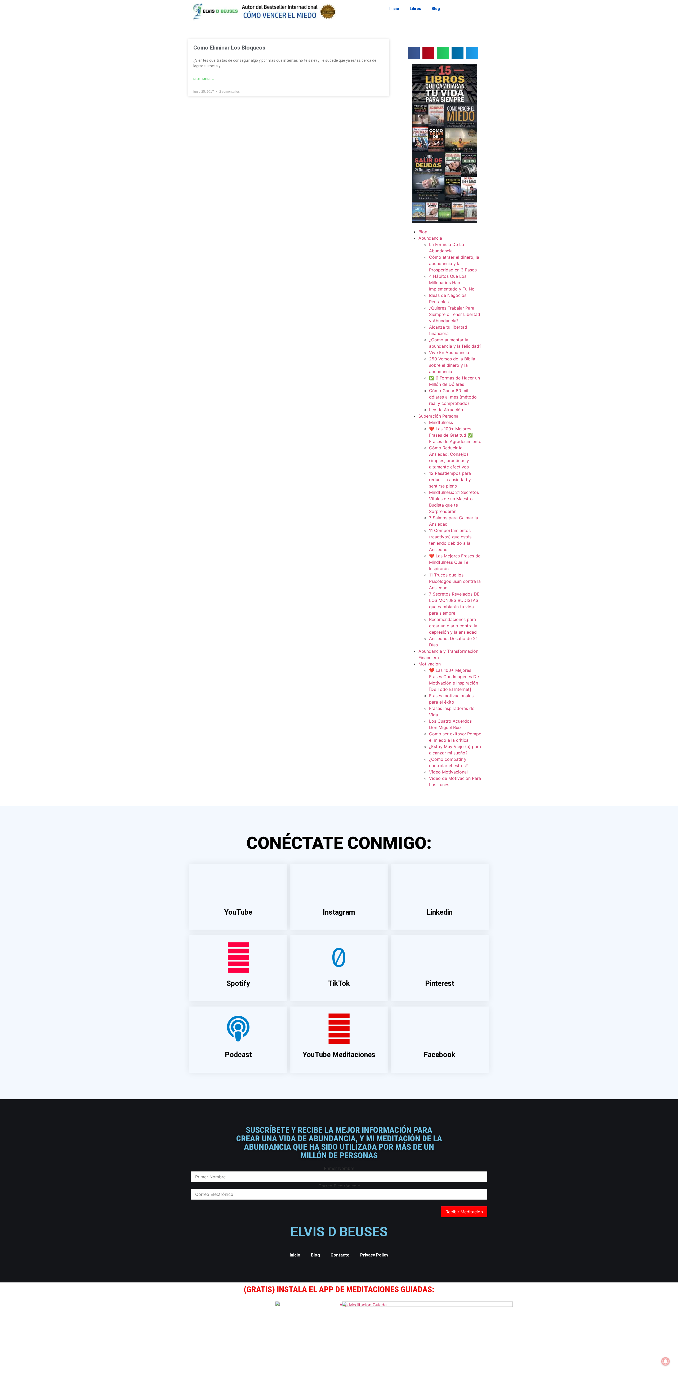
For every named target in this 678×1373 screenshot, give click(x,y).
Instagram (339, 912)
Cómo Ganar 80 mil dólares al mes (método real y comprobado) (453, 397)
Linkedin (440, 912)
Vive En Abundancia (449, 352)
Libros (415, 8)
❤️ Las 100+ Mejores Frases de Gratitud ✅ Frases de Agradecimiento (455, 435)
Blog (436, 8)
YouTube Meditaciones (339, 1054)
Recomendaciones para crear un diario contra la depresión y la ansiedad (453, 626)
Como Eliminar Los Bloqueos (229, 47)
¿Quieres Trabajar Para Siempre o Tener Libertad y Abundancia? (454, 314)
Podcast (238, 1054)
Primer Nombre (339, 1168)
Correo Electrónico (339, 1186)
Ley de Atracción (446, 409)
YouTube (238, 912)
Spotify (238, 983)
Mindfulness (441, 422)
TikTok (339, 983)
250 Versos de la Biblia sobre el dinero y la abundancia (452, 365)
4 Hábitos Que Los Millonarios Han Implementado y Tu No (452, 283)
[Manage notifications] (665, 1361)
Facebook (439, 1054)
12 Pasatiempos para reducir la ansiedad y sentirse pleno (450, 480)
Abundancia (430, 238)
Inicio (394, 8)
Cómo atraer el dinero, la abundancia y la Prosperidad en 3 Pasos (454, 263)
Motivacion (429, 664)
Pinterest (439, 983)
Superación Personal (439, 416)
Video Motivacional (448, 772)
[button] (414, 53)
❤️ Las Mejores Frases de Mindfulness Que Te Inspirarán (454, 562)
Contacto (340, 1255)
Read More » (203, 79)
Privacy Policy (374, 1255)
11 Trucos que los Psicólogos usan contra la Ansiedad (455, 581)
